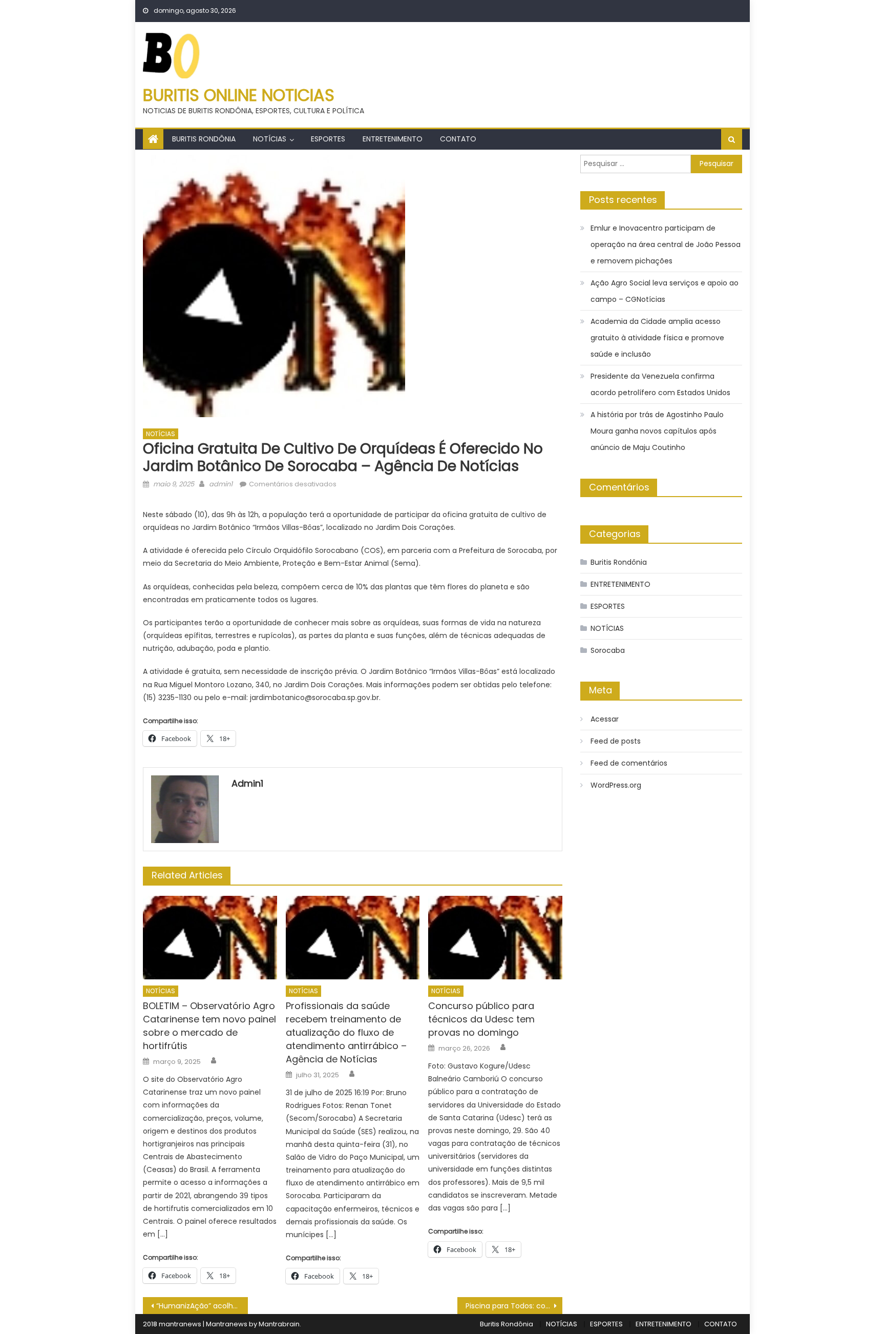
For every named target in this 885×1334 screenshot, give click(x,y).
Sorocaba (608, 650)
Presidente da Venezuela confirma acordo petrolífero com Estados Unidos (660, 384)
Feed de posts (616, 741)
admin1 (221, 484)
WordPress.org (616, 785)
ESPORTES (328, 139)
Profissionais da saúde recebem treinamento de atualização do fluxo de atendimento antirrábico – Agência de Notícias (346, 1032)
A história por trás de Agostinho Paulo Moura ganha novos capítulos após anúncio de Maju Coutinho (657, 431)
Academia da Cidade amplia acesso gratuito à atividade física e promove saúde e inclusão (657, 337)
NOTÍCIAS (269, 139)
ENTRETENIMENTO (393, 139)
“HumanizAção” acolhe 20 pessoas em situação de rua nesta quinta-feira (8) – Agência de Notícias (202, 1306)
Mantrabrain (279, 1324)
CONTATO (458, 139)
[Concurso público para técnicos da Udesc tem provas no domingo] (495, 938)
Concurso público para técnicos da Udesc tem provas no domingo (481, 1019)
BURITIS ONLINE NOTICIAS (238, 95)
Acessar (605, 719)
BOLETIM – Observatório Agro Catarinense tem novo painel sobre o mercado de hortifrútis (209, 1025)
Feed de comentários (629, 763)
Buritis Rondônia (204, 139)
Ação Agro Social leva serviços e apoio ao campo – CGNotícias (665, 291)
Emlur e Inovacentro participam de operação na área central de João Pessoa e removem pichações (666, 244)
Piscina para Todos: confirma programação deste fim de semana (514, 1306)
